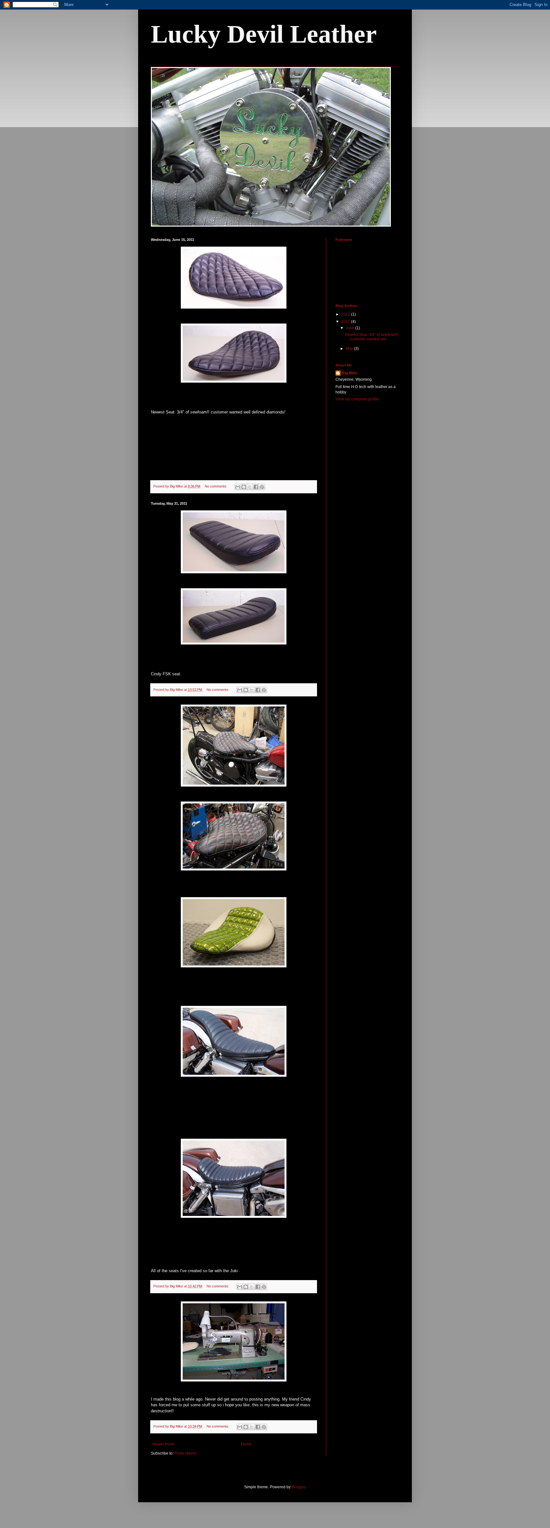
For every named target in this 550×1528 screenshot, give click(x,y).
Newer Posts (163, 1444)
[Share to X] (250, 487)
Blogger (298, 1487)
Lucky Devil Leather (264, 34)
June (350, 328)
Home (246, 1444)
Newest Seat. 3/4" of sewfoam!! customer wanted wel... (371, 336)
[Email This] (238, 487)
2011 (346, 321)
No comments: (216, 486)
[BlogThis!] (244, 487)
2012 (346, 314)
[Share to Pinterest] (262, 487)
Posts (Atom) (185, 1453)
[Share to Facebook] (256, 487)
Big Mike (349, 373)
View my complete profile (357, 399)
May (350, 348)
